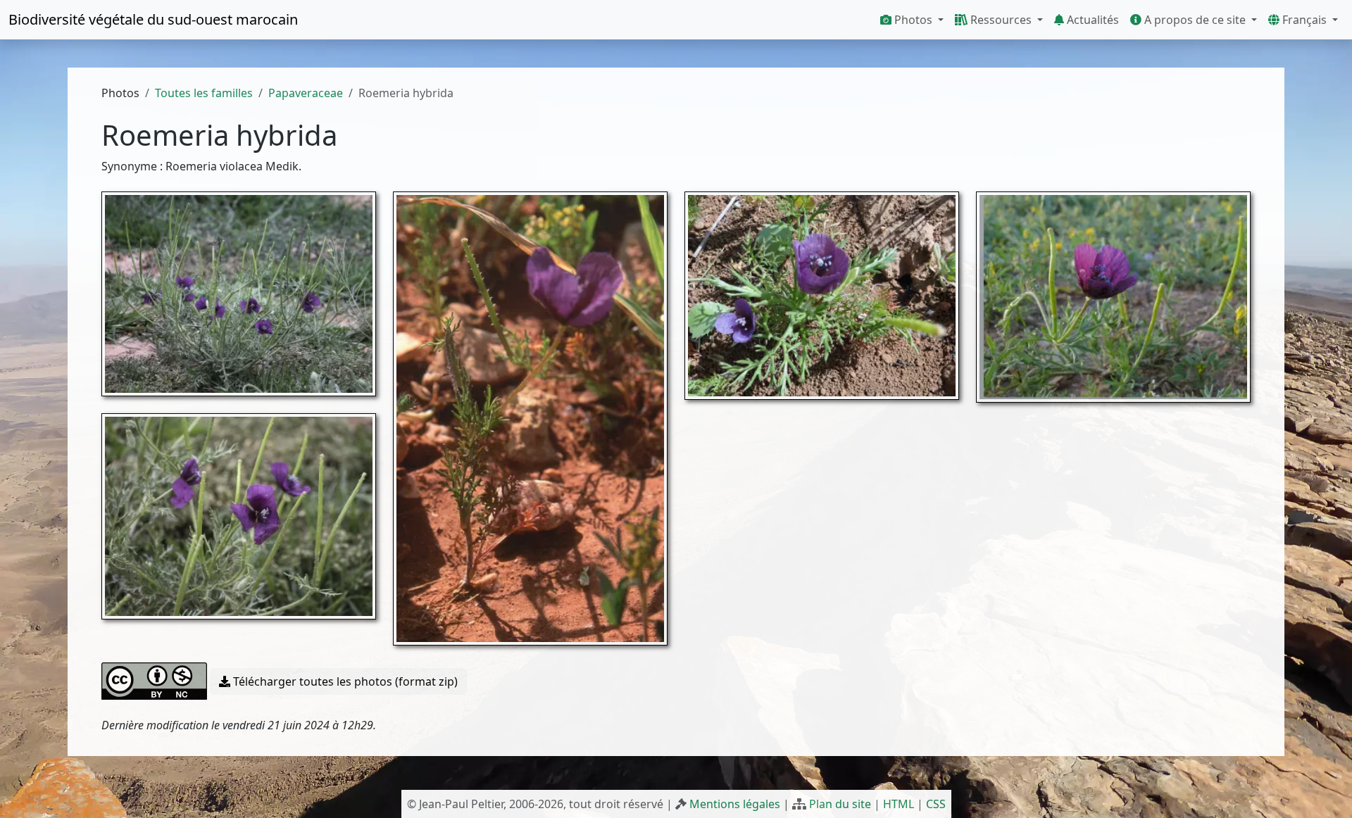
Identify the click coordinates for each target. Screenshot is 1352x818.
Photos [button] (913, 19)
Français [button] (1304, 19)
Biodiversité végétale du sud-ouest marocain (153, 19)
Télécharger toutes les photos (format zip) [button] (344, 681)
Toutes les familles (204, 93)
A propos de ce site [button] (1194, 19)
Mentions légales (734, 804)
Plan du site (840, 804)
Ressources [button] (1001, 19)
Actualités (1091, 19)
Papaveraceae (305, 93)
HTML (898, 804)
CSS (936, 804)
